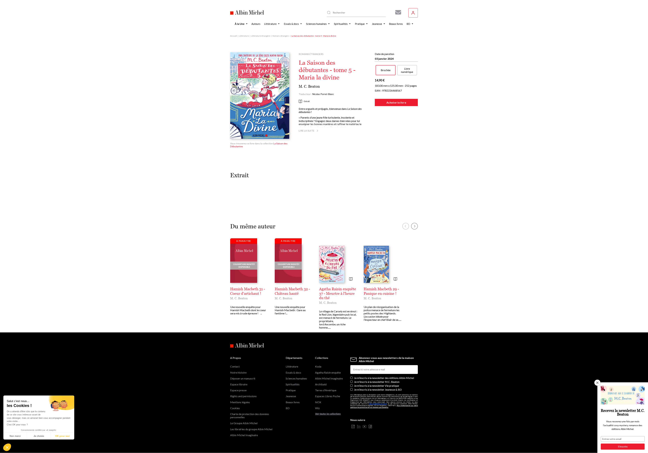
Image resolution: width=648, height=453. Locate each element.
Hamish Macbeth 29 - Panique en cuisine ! (381, 291)
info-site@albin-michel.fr (378, 404)
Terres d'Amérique (325, 390)
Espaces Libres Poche (327, 396)
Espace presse (238, 390)
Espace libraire (238, 384)
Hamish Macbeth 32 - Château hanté (292, 291)
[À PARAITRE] (243, 263)
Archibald (321, 384)
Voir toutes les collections (328, 413)
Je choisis (39, 436)
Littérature (244, 36)
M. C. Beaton (309, 86)
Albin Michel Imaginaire (244, 435)
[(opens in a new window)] (353, 427)
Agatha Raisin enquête (328, 372)
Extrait (307, 101)
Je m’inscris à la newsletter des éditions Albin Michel (384, 377)
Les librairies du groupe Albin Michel (251, 429)
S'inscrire (623, 446)
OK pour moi (62, 436)
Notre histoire (238, 372)
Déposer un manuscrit (242, 378)
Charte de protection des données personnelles (249, 415)
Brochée (385, 70)
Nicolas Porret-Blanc (323, 94)
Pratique (291, 390)
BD (288, 408)
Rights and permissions (243, 396)
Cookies (235, 408)
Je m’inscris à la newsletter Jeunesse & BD (378, 389)
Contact (235, 366)
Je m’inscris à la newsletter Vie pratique (376, 385)
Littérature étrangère (260, 36)
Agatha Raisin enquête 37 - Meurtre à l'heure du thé (337, 293)
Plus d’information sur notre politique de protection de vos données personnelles (384, 406)
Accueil (233, 36)
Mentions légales (240, 402)
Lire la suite (306, 130)
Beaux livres (293, 402)
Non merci (15, 436)
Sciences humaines (296, 378)
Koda (318, 366)
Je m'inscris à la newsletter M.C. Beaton (376, 381)
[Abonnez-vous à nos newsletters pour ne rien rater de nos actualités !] (397, 12)
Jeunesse (291, 396)
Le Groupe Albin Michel (244, 423)
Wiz (317, 408)
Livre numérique (407, 70)
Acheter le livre (396, 102)
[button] (7, 447)
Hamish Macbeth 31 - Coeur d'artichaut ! (247, 291)
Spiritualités (293, 384)
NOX (318, 402)
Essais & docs (293, 372)
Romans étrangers (281, 36)
